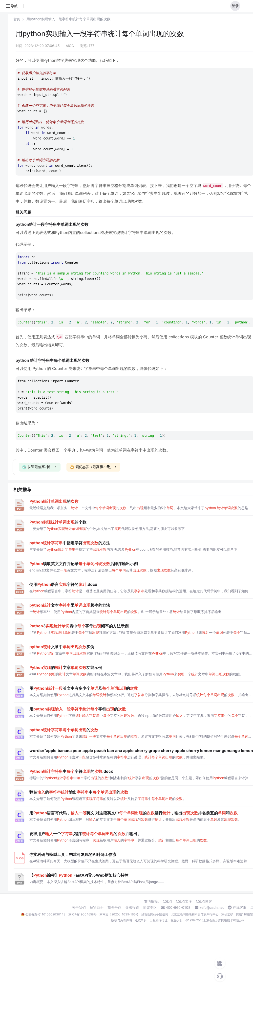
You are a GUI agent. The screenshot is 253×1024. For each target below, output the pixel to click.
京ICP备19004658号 (82, 914)
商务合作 (114, 908)
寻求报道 (132, 908)
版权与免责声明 (121, 920)
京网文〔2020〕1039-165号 (119, 914)
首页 (17, 19)
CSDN (167, 901)
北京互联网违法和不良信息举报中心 (194, 914)
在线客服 (240, 908)
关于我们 (79, 908)
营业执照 (176, 920)
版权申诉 (141, 920)
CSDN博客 (204, 901)
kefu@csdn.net (211, 908)
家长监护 (227, 914)
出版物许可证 (159, 920)
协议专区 (150, 908)
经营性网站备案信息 (154, 914)
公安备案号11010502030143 (45, 914)
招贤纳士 (97, 908)
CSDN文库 (184, 901)
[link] (17, 19)
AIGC (70, 46)
